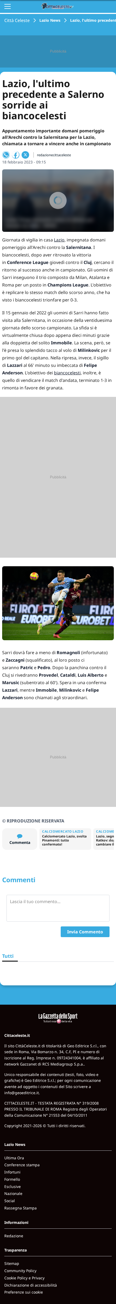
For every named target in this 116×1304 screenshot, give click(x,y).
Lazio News (49, 20)
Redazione (13, 1235)
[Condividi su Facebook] (15, 155)
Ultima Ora (14, 1157)
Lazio (59, 240)
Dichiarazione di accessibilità (30, 1285)
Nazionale (13, 1193)
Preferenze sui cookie (23, 1292)
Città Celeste (17, 20)
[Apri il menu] (7, 6)
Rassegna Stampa (20, 1207)
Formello (12, 1179)
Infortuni (12, 1172)
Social (9, 1200)
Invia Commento (85, 932)
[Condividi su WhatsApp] (6, 155)
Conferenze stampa (22, 1164)
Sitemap (11, 1263)
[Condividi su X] (25, 155)
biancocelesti (67, 373)
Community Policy (20, 1270)
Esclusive (12, 1186)
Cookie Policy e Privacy (24, 1277)
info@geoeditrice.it (21, 1092)
